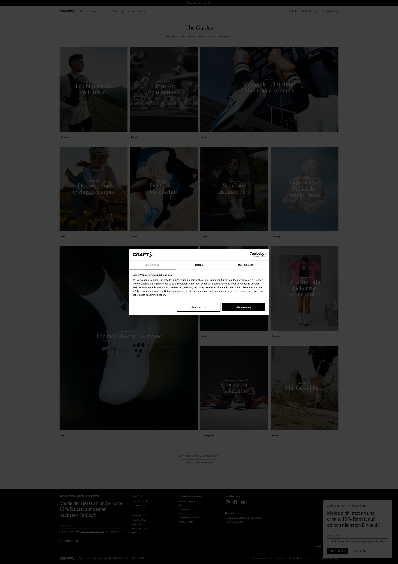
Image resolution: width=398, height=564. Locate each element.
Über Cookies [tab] (245, 265)
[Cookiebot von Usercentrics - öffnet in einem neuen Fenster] (252, 254)
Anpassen (196, 307)
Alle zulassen (243, 307)
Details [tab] (199, 265)
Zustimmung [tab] (152, 265)
